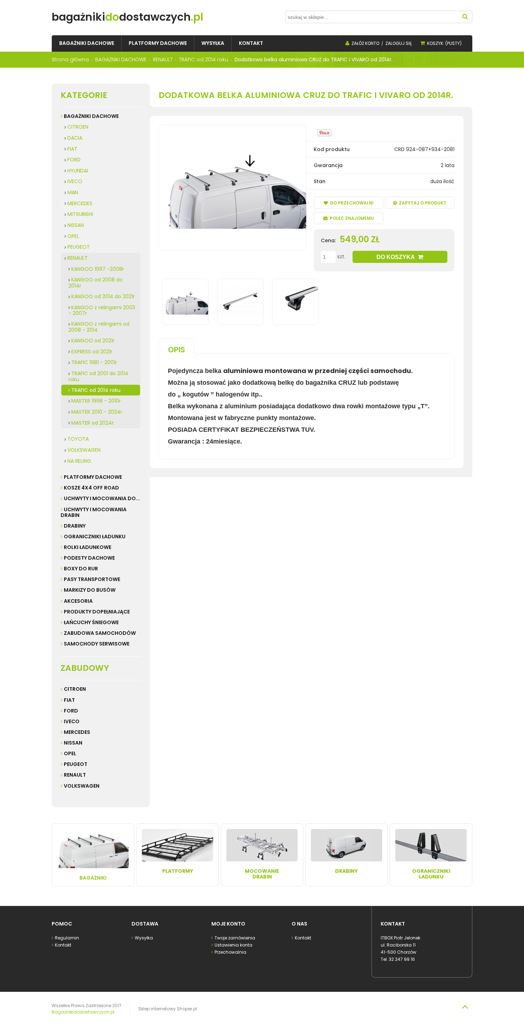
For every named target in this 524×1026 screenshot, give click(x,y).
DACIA (74, 137)
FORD (74, 159)
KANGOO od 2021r (92, 340)
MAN (72, 192)
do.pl (127, 17)
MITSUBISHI (80, 214)
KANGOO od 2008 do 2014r (95, 282)
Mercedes (77, 732)
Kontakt (63, 945)
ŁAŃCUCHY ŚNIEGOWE (91, 622)
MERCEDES (79, 203)
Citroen (75, 689)
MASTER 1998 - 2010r (96, 400)
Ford (71, 710)
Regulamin (67, 938)
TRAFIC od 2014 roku (95, 390)
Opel (70, 753)
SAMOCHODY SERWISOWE (96, 643)
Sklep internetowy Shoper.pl (167, 1009)
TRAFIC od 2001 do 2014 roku (98, 376)
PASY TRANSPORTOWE (92, 579)
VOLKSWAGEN (84, 450)
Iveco (71, 721)
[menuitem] (86, 43)
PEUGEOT (78, 246)
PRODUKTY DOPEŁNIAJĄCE (97, 611)
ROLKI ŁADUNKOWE (87, 547)
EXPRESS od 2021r (91, 351)
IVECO (74, 181)
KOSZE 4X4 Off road (91, 487)
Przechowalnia (230, 952)
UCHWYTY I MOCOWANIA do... (102, 498)
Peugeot (75, 764)
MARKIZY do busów (89, 590)
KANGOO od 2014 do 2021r (103, 296)
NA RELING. (79, 461)
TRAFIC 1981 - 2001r (94, 362)
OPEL (73, 236)
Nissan (73, 742)
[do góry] (465, 1007)
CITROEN (77, 126)
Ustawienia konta (233, 945)
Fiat (69, 700)
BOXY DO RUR (81, 568)
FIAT (72, 148)
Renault (75, 774)
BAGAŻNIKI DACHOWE (91, 116)
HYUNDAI (77, 170)
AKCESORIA (78, 601)
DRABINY (75, 525)
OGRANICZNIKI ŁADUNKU (94, 536)
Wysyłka (144, 938)
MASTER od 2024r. (93, 422)
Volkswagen (81, 785)
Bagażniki (93, 877)
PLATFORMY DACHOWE (93, 477)
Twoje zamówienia (235, 938)
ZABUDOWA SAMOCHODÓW (100, 633)
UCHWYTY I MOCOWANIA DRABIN (94, 512)
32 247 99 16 (402, 959)
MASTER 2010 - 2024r (96, 411)
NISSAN (75, 225)
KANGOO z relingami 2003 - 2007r (101, 310)
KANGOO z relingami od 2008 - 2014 (98, 326)
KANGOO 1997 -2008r (97, 269)
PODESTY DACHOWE (89, 557)
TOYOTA (78, 438)
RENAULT (77, 257)
